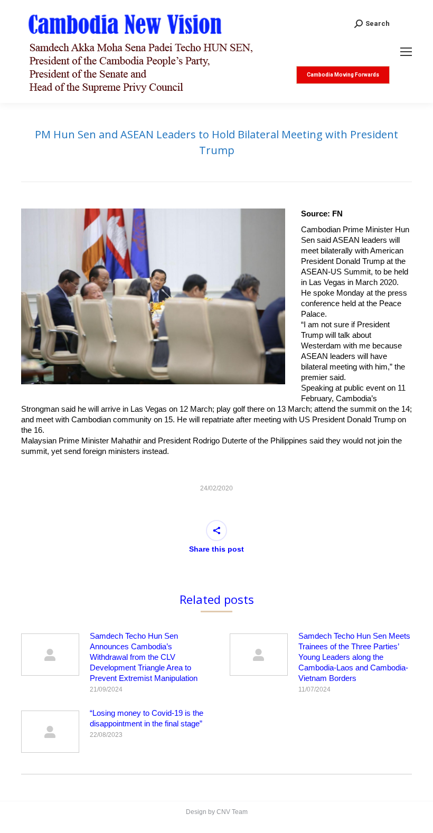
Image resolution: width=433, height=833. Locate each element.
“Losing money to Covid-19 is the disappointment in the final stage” (146, 718)
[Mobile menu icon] (406, 52)
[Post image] (50, 654)
